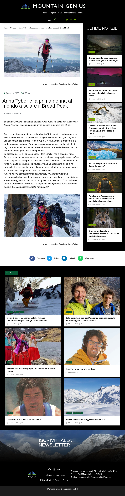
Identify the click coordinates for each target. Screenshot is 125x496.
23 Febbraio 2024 (73, 324)
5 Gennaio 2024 (95, 64)
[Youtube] (75, 19)
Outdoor (13, 28)
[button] (49, 20)
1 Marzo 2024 (13, 324)
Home (6, 28)
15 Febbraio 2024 (14, 423)
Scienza (91, 52)
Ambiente (92, 157)
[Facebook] (66, 19)
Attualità (91, 84)
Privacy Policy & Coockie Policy (54, 480)
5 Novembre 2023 (95, 169)
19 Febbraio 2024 (73, 372)
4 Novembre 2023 (95, 204)
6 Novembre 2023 (95, 99)
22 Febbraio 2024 (14, 374)
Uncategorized (19, 312)
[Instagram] (71, 19)
